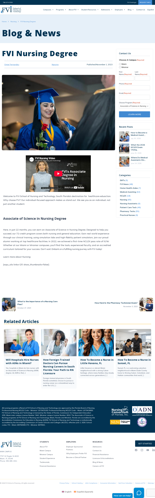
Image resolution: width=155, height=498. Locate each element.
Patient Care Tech (128, 207)
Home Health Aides (129, 188)
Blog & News (98, 462)
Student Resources (88, 10)
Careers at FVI (98, 466)
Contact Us (140, 10)
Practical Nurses (127, 215)
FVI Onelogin (131, 2)
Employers (119, 10)
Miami (123, 64)
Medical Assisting (128, 192)
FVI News (124, 184)
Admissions (105, 10)
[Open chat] (137, 494)
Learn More (134, 114)
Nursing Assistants (128, 203)
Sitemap (151, 483)
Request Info (145, 2)
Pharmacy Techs (127, 211)
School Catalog (77, 483)
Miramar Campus (46, 454)
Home (4, 21)
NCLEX (123, 196)
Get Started (145, 443)
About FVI (72, 10)
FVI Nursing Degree (28, 21)
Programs (60, 10)
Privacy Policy (64, 483)
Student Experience (47, 458)
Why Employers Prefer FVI (76, 453)
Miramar (124, 67)
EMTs (122, 180)
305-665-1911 (11, 461)
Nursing (14, 21)
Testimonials (45, 462)
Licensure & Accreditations (103, 458)
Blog (129, 10)
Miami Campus (45, 450)
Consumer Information (108, 483)
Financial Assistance (48, 466)
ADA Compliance (91, 483)
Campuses (47, 10)
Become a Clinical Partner (76, 457)
